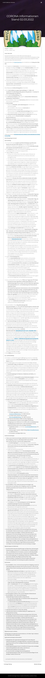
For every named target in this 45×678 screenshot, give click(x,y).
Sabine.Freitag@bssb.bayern (33, 430)
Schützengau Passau (9, 2)
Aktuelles (11, 48)
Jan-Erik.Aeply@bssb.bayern (31, 426)
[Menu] (41, 2)
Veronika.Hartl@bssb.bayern (15, 414)
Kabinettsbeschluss (18, 62)
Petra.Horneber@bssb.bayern (15, 417)
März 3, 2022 (12, 50)
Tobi (7, 50)
